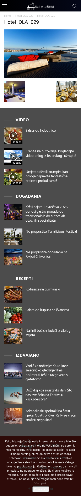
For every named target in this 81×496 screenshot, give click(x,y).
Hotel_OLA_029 (24, 16)
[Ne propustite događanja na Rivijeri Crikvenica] (13, 257)
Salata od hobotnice (41, 130)
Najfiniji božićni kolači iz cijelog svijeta (48, 333)
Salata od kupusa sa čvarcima (47, 310)
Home (7, 16)
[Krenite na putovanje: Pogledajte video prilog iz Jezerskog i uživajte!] (13, 156)
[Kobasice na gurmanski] (13, 294)
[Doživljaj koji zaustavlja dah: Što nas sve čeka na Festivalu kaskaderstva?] (13, 395)
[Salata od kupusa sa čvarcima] (13, 315)
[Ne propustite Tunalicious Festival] (13, 236)
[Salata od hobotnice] (13, 135)
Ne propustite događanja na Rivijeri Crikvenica (46, 254)
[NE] (76, 466)
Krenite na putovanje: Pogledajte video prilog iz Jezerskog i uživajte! (51, 153)
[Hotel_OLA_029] (40, 77)
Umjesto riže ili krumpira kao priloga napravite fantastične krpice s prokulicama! (47, 176)
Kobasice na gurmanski (43, 289)
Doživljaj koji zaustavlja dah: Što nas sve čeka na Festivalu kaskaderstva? (49, 395)
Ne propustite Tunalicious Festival (51, 231)
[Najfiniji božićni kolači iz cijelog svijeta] (13, 336)
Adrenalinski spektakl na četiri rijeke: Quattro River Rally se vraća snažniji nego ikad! (51, 415)
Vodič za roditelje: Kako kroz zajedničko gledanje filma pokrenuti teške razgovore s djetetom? (47, 373)
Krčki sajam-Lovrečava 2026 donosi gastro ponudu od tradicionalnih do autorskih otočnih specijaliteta (47, 214)
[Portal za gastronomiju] (40, 6)
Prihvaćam (40, 489)
